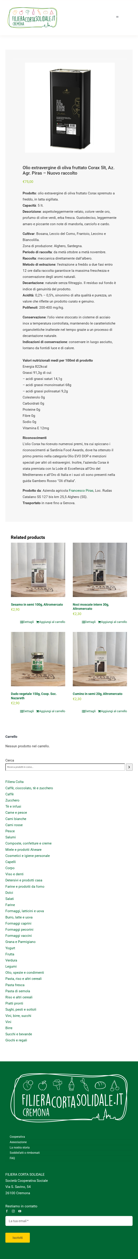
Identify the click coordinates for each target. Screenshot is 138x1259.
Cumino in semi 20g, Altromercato (97, 694)
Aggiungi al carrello (52, 622)
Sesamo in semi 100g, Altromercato (37, 604)
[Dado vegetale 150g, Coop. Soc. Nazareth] (38, 659)
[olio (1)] (70, 108)
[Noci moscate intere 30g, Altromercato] (100, 570)
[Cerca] (129, 767)
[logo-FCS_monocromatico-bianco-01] (69, 1067)
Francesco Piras (81, 490)
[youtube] (19, 1211)
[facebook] (6, 1211)
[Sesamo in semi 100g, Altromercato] (38, 570)
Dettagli (28, 622)
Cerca (9, 760)
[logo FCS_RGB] (32, 5)
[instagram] (13, 1211)
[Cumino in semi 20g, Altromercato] (100, 659)
